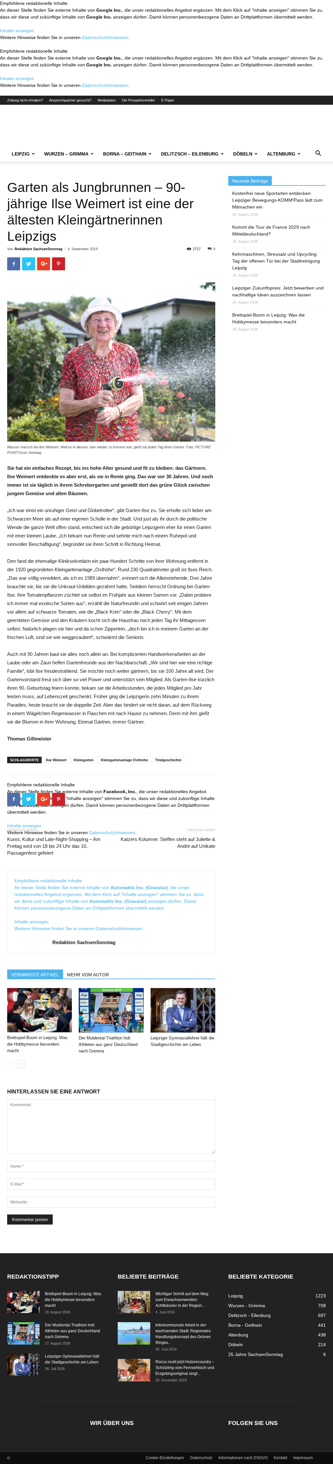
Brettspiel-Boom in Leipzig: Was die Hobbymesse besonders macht (37, 1044)
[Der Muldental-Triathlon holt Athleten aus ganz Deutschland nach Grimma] (111, 1010)
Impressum (303, 1458)
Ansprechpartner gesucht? (70, 100)
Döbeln (242, 153)
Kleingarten (84, 760)
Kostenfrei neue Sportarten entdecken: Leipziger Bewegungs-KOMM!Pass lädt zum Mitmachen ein (277, 200)
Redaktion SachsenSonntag (38, 249)
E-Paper (167, 100)
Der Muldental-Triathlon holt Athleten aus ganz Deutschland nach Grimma (108, 1044)
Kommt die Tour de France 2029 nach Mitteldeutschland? (271, 230)
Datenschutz (201, 1458)
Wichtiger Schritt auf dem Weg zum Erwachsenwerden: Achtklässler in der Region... (181, 1300)
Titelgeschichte (168, 760)
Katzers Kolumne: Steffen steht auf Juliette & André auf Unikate (168, 842)
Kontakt (280, 1458)
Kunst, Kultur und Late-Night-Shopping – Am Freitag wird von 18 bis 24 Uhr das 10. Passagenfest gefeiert (53, 846)
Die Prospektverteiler (138, 100)
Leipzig (21, 153)
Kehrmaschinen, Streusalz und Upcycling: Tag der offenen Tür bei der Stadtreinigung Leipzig (276, 260)
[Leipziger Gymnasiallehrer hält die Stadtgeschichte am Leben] (183, 1010)
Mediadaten (107, 100)
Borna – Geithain (124, 153)
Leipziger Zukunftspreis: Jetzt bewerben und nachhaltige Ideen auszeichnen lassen (278, 291)
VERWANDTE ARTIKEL (35, 974)
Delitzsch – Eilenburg (190, 153)
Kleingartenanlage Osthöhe (124, 760)
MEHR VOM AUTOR (88, 974)
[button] (318, 154)
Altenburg (281, 153)
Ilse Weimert (56, 760)
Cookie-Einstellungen (165, 1458)
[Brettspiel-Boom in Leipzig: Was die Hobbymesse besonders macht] (39, 1010)
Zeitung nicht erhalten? (25, 100)
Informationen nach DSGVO (243, 1458)
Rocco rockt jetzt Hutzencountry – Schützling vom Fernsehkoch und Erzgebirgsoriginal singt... (184, 1368)
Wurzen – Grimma (66, 153)
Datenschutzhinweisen (105, 37)
